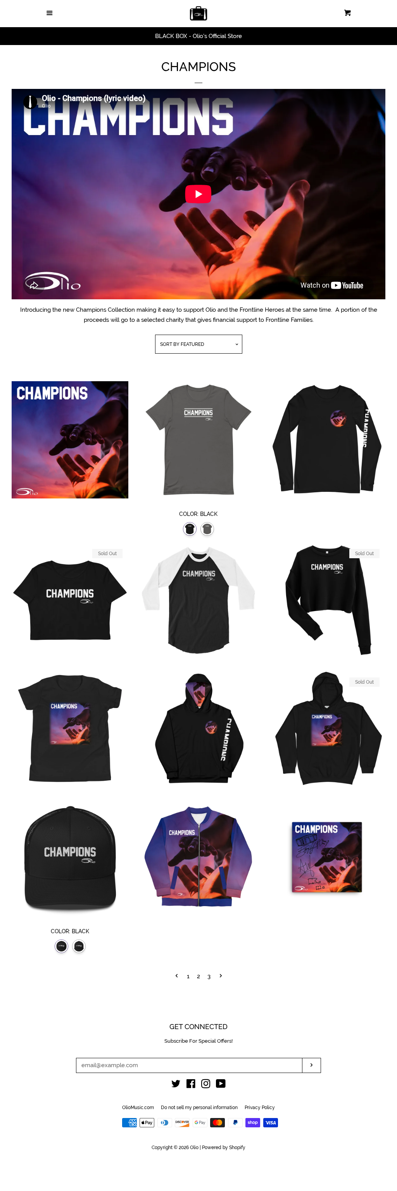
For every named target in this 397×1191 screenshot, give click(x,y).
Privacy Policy (260, 1107)
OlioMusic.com (138, 1107)
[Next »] (221, 977)
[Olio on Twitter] (176, 1085)
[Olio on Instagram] (206, 1085)
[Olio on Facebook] (191, 1085)
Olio (194, 1147)
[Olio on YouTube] (221, 1085)
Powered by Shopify (223, 1147)
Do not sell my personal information (199, 1107)
